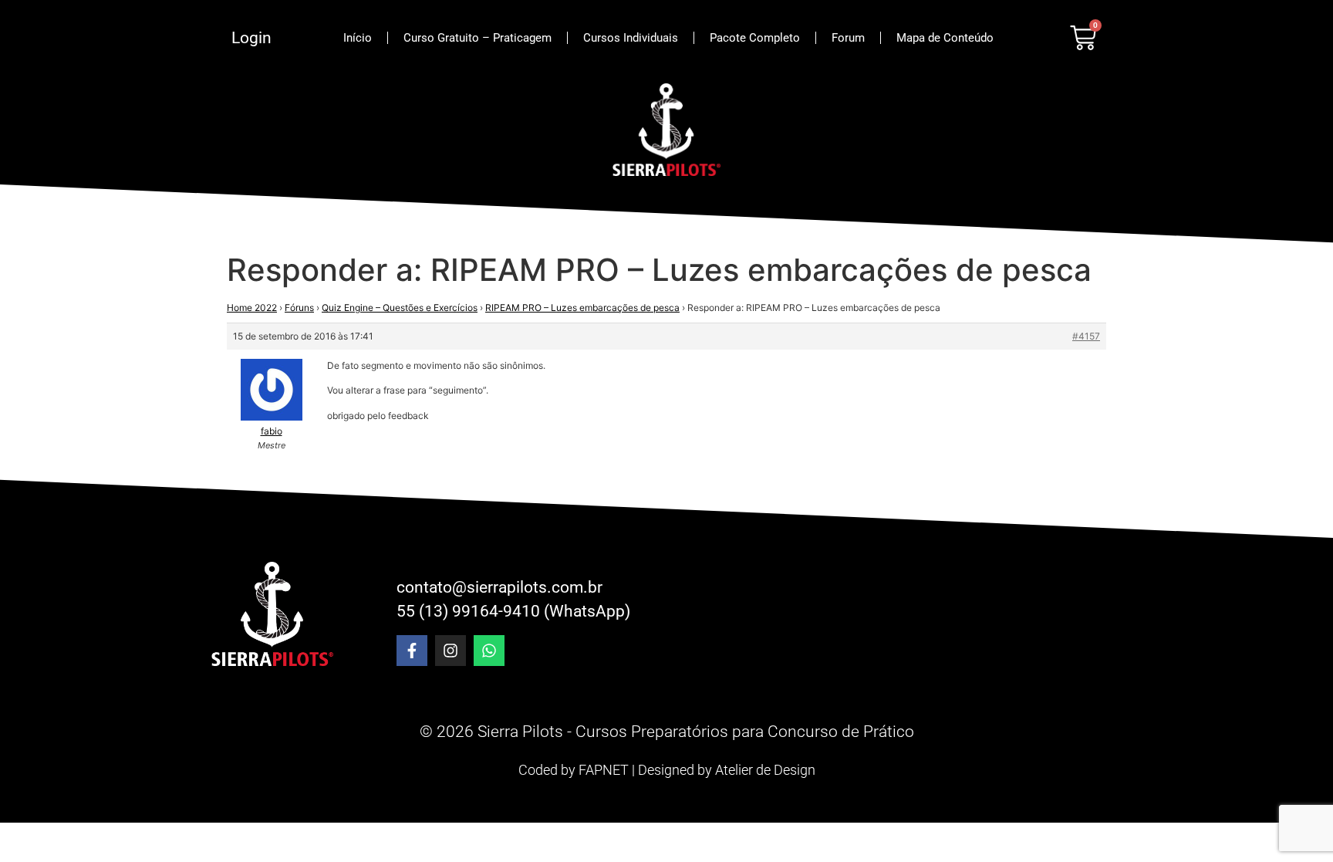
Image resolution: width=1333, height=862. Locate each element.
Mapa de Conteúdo (945, 38)
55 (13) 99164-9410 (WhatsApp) (513, 611)
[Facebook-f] (412, 650)
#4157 (1086, 336)
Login (251, 38)
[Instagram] (450, 650)
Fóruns (299, 307)
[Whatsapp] (489, 650)
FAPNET (604, 770)
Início (357, 38)
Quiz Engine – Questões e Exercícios (400, 307)
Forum (848, 38)
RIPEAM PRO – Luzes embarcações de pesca (582, 307)
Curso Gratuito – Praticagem (477, 38)
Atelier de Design (765, 770)
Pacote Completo (755, 38)
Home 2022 (252, 307)
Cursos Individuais (630, 38)
